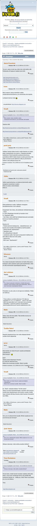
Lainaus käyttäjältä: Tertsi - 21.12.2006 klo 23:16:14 (16, 377)
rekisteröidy (29, 19)
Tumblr (5, 194)
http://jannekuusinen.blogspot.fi (10, 79)
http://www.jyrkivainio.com (9, 453)
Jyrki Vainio (8, 428)
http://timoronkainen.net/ (9, 489)
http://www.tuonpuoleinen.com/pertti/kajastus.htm (16, 128)
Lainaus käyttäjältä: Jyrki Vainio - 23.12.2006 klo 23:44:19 (17, 465)
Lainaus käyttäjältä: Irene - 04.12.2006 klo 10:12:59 (16, 115)
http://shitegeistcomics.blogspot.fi (11, 80)
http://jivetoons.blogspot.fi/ (12, 450)
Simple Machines (26, 523)
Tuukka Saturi (9, 328)
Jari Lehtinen (8, 272)
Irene (5, 86)
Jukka (6, 176)
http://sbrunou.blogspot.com (19, 104)
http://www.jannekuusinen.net (10, 77)
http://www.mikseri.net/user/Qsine (11, 82)
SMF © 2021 (18, 523)
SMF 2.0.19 (11, 523)
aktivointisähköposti (17, 21)
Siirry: (33, 507)
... (14, 53)
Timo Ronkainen (9, 458)
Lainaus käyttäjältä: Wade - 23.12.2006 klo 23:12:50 (16, 434)
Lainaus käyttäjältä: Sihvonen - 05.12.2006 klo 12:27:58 (17, 280)
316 (16, 53)
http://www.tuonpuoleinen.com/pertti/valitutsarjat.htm (17, 131)
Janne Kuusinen (9, 63)
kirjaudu (22, 19)
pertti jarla (7, 145)
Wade (6, 310)
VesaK (6, 109)
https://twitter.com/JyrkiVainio (10, 452)
